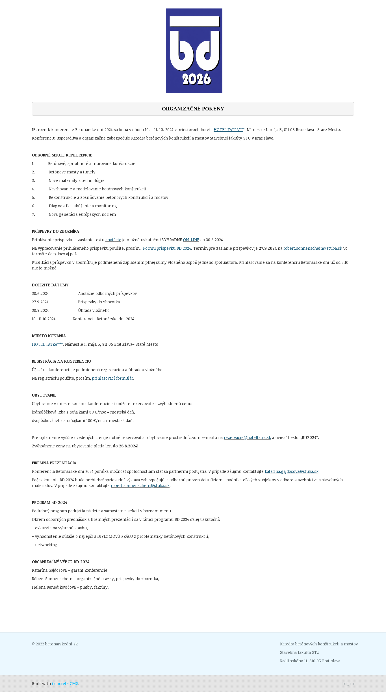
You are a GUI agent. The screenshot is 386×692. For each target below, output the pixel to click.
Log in (348, 683)
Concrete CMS (65, 683)
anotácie (113, 239)
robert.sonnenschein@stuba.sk (312, 248)
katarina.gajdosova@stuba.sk (291, 471)
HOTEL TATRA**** (47, 344)
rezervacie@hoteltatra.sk (247, 437)
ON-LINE (191, 239)
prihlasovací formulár (112, 378)
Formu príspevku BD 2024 (167, 248)
